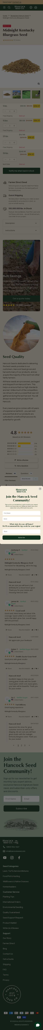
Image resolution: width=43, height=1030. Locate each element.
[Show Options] (39, 531)
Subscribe (21, 538)
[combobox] (21, 531)
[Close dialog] (40, 488)
